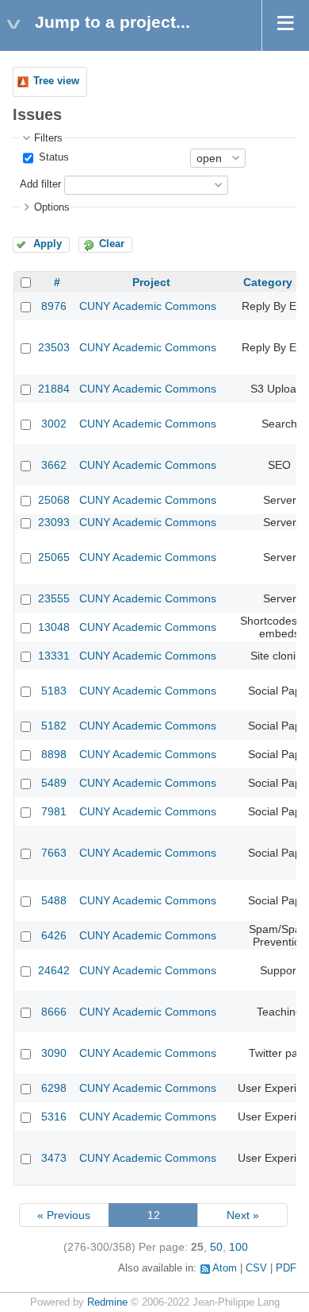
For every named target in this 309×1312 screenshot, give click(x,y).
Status (52, 157)
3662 (54, 465)
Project (151, 282)
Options (52, 207)
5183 (54, 690)
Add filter (40, 184)
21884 (54, 388)
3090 (54, 1053)
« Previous (63, 1215)
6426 (54, 935)
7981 (54, 811)
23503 (54, 347)
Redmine (107, 1302)
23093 (54, 522)
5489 (54, 782)
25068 (54, 499)
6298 (54, 1088)
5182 (54, 725)
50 (216, 1246)
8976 (54, 306)
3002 (54, 423)
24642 (54, 970)
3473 (54, 1157)
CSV (256, 1268)
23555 (54, 598)
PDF (286, 1268)
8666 (54, 1011)
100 (238, 1246)
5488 (54, 900)
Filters (48, 138)
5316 (54, 1116)
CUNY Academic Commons (147, 306)
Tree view (56, 81)
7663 (54, 852)
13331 (54, 655)
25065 (54, 557)
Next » (243, 1215)
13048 (54, 627)
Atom (224, 1268)
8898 (54, 754)
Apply (47, 244)
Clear (111, 244)
